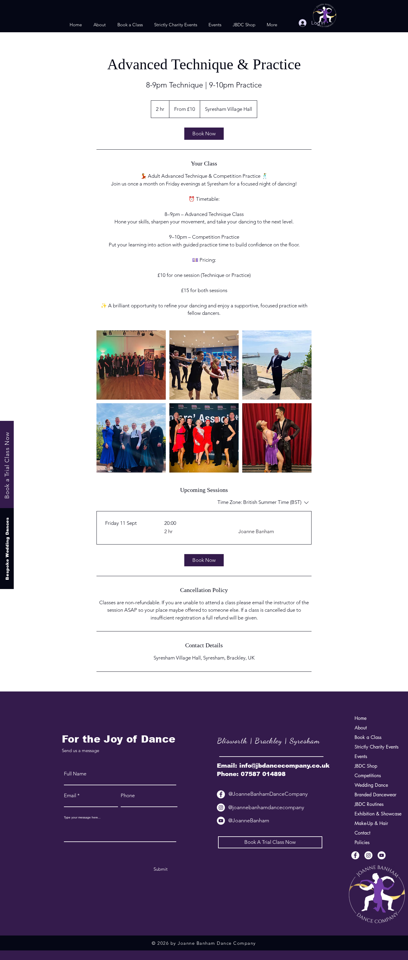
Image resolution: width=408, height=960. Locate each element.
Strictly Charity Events (370, 747)
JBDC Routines (369, 804)
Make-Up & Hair (370, 823)
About (361, 728)
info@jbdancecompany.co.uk (284, 765)
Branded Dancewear (370, 795)
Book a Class (368, 737)
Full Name (75, 773)
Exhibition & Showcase (370, 814)
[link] (204, 134)
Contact (362, 833)
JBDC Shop (366, 766)
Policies (362, 842)
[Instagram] (221, 807)
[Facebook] (221, 794)
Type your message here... (82, 817)
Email (70, 795)
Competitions (368, 775)
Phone (128, 795)
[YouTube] (221, 821)
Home (360, 718)
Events (361, 756)
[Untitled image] (131, 365)
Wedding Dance (370, 785)
